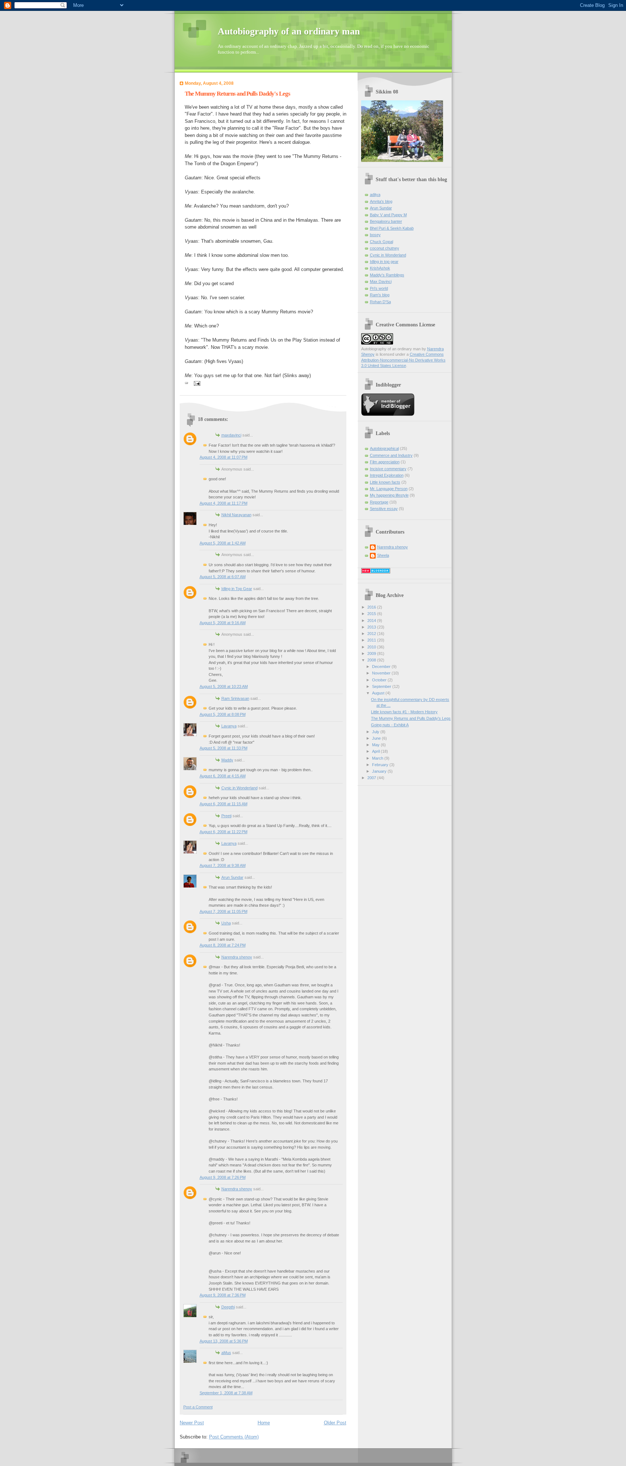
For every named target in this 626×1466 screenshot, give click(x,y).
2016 (372, 607)
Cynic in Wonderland (239, 788)
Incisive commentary (388, 469)
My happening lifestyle (389, 495)
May (376, 745)
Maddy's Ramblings (387, 275)
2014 (372, 620)
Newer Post (192, 1422)
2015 (372, 613)
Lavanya (229, 726)
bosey (375, 235)
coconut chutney (384, 248)
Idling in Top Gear (236, 588)
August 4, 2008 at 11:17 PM (223, 503)
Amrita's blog (381, 201)
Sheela (383, 555)
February (380, 765)
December (382, 666)
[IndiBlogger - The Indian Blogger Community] (387, 414)
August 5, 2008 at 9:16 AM (223, 623)
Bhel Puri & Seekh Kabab (392, 228)
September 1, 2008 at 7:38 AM (226, 1393)
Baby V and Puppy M (388, 215)
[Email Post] (196, 383)
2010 (372, 647)
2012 (372, 633)
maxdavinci (231, 435)
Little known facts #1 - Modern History (404, 712)
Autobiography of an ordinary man (289, 31)
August (378, 693)
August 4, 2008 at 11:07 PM (223, 457)
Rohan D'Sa (380, 302)
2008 (372, 660)
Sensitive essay (384, 508)
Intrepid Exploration (387, 475)
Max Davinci (381, 281)
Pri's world (379, 288)
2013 (372, 627)
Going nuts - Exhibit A (390, 725)
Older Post (335, 1422)
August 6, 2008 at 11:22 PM (223, 832)
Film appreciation (385, 462)
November (382, 673)
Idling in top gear (384, 261)
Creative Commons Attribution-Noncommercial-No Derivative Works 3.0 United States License (403, 360)
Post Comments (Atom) (234, 1437)
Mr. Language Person (389, 488)
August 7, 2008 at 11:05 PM (223, 911)
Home (264, 1422)
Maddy (227, 760)
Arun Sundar (232, 877)
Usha (226, 923)
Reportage (379, 502)
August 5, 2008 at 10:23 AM (224, 686)
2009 (372, 653)
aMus (226, 1352)
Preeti (226, 816)
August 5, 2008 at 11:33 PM (223, 748)
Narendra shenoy (236, 957)
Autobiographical (384, 448)
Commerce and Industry (391, 455)
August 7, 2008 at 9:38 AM (223, 865)
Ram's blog (379, 295)
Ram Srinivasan (235, 698)
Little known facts (385, 482)
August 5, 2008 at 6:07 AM (223, 577)
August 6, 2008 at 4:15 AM (223, 776)
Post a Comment (198, 1407)
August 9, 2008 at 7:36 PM (223, 1295)
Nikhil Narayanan (236, 515)
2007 (372, 778)
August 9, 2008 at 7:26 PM (223, 1177)
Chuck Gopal (381, 241)
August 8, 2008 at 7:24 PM (223, 945)
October (380, 680)
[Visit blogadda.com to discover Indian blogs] (375, 572)
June (377, 738)
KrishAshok (380, 268)
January (380, 771)
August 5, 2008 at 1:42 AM (223, 543)
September (382, 686)
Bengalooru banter (386, 221)
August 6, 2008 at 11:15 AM (223, 804)
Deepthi (228, 1307)
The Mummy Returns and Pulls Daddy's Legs (237, 93)
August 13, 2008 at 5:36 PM (224, 1341)
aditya (375, 194)
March (378, 758)
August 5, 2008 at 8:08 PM (223, 714)
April (376, 751)
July (376, 732)
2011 (372, 640)
